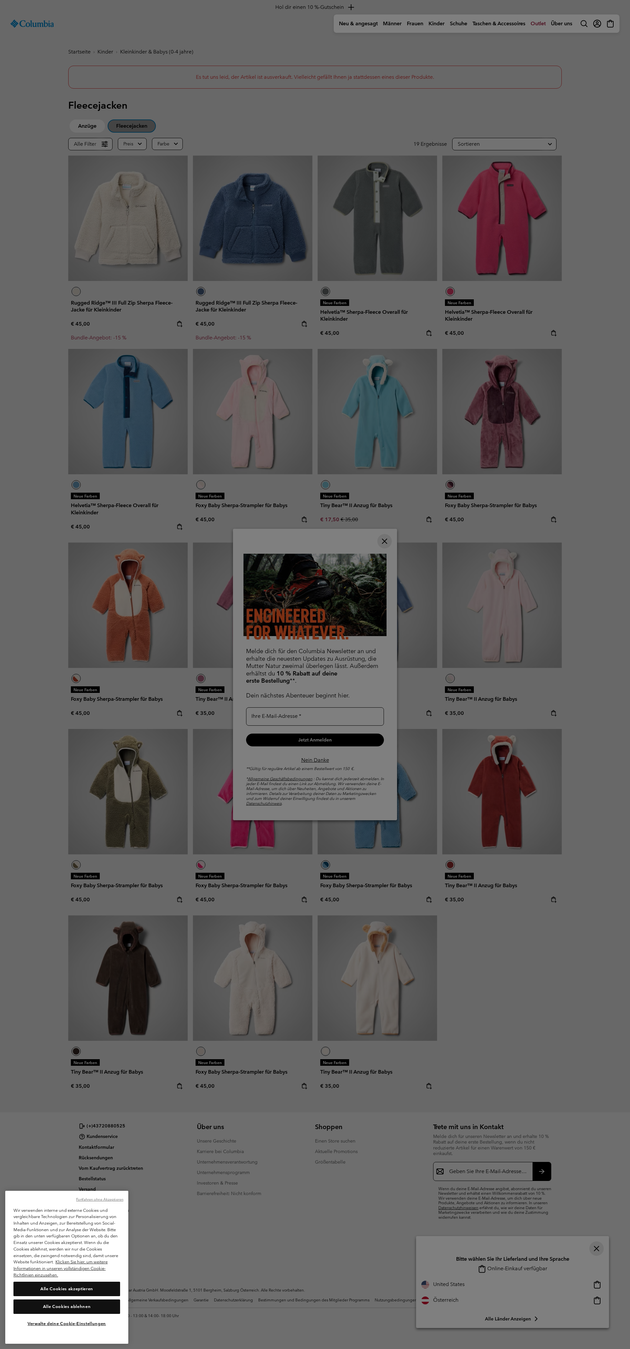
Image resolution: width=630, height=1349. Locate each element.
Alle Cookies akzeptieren (66, 1288)
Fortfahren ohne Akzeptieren (99, 1199)
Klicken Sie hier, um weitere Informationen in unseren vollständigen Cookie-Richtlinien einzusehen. (60, 1268)
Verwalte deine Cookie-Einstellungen (67, 1323)
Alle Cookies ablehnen (67, 1306)
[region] (66, 1267)
